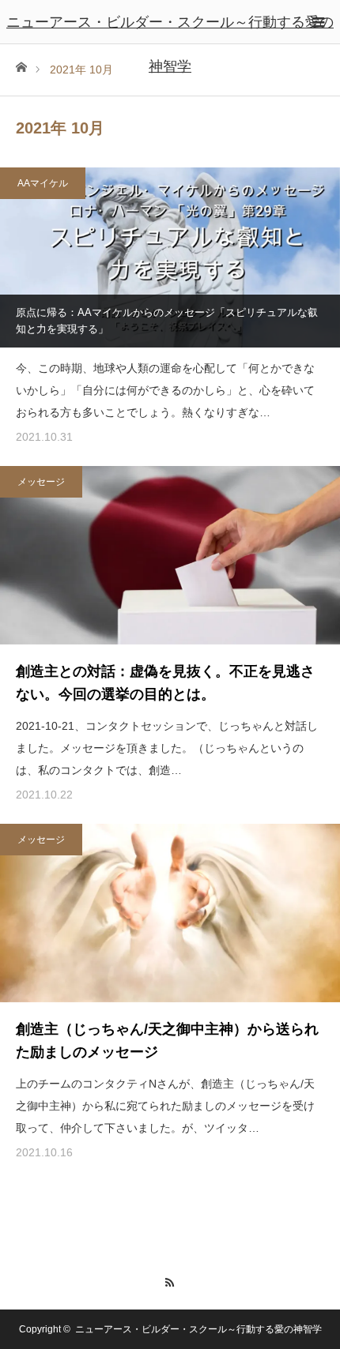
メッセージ (41, 481)
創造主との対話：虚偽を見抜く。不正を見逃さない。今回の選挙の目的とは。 (165, 682)
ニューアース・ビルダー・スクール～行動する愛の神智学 (170, 44)
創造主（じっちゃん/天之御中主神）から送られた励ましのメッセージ (167, 1040)
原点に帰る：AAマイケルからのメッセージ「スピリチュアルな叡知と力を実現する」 (167, 320)
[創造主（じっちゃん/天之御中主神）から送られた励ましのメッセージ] (170, 913)
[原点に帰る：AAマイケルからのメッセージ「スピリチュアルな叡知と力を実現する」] (170, 257)
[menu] (318, 22)
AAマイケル (42, 183)
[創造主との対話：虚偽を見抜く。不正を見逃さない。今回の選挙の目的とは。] (170, 555)
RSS (170, 1280)
